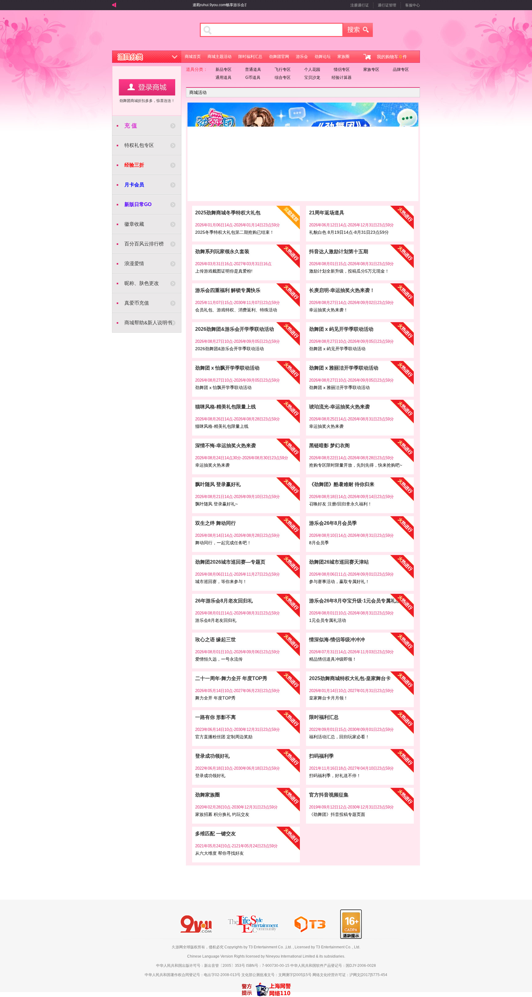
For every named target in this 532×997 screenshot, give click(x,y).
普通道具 (253, 69)
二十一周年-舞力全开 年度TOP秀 (231, 678)
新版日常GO (137, 204)
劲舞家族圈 (207, 794)
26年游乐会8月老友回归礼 (224, 600)
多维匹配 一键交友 (215, 833)
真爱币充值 (136, 303)
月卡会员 (134, 184)
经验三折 (134, 165)
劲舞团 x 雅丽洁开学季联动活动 (343, 368)
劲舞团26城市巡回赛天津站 (339, 562)
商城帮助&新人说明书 (148, 322)
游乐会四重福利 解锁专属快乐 (227, 290)
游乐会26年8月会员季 (333, 523)
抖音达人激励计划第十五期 (338, 251)
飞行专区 (283, 69)
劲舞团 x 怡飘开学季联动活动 (227, 368)
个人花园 (312, 69)
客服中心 (412, 5)
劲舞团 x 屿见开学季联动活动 (341, 329)
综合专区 (283, 77)
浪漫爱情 (134, 263)
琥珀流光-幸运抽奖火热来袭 (339, 406)
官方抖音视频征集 (329, 794)
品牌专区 (401, 69)
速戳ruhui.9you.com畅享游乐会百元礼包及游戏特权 (220, 5)
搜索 (358, 30)
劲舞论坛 (323, 56)
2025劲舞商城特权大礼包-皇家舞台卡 (350, 678)
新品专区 (224, 69)
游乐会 (302, 56)
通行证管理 (387, 5)
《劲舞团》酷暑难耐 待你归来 (341, 484)
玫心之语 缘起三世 (215, 639)
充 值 (130, 126)
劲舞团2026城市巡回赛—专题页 (230, 562)
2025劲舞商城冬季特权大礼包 (227, 212)
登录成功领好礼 (212, 756)
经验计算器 (342, 77)
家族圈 (343, 56)
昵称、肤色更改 (141, 283)
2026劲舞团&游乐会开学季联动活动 (234, 329)
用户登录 (147, 87)
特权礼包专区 (139, 145)
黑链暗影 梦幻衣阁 (329, 445)
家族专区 (371, 69)
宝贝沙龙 (312, 77)
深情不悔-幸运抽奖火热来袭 (225, 445)
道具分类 (146, 57)
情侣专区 (342, 69)
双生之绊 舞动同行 (215, 523)
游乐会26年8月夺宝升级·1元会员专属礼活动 (357, 600)
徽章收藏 (134, 224)
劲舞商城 (148, 32)
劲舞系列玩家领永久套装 (222, 251)
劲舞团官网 (279, 56)
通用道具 (224, 77)
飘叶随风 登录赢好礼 (218, 484)
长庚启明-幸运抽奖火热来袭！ (342, 290)
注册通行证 (359, 5)
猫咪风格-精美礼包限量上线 (225, 406)
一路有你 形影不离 (215, 717)
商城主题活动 (220, 56)
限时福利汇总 (250, 56)
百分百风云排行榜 (144, 243)
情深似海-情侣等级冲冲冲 (337, 639)
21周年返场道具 (326, 212)
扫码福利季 (321, 756)
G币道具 (252, 77)
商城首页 (193, 56)
